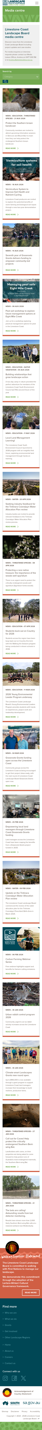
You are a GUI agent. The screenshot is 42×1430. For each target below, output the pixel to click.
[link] (21, 121)
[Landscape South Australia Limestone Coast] (14, 2)
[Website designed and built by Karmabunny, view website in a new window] (38, 1418)
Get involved (11, 1331)
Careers (9, 1357)
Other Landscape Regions (17, 1337)
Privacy (24, 1411)
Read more (11, 148)
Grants (8, 1325)
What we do (11, 1319)
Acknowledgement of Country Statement (23, 1392)
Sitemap (5, 1411)
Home (8, 1344)
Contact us (10, 1363)
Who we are (11, 1312)
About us (9, 1351)
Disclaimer (15, 1411)
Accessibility (35, 1411)
